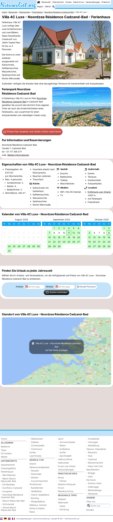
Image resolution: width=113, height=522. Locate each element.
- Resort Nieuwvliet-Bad (13, 501)
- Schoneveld (7, 504)
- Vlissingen (92, 442)
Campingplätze (8, 468)
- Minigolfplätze (37, 501)
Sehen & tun (78, 2)
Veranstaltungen (93, 2)
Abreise (50, 286)
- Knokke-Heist (94, 483)
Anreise (20, 286)
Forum (61, 488)
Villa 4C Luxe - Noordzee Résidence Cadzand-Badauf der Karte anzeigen (58, 346)
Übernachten (58, 2)
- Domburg (63, 509)
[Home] (38, 2)
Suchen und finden (58, 292)
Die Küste (91, 480)
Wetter (48, 6)
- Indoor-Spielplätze (39, 494)
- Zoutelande (92, 438)
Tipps (3, 450)
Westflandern (92, 469)
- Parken (62, 481)
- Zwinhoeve (35, 449)
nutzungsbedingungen (24, 519)
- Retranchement (94, 462)
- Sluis (89, 456)
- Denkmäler (35, 474)
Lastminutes (35, 456)
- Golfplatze (64, 449)
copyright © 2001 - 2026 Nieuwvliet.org (65, 519)
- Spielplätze (35, 491)
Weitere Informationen (18, 155)
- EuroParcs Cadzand (11, 488)
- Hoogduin (6, 491)
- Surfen (62, 452)
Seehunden (63, 462)
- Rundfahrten (36, 488)
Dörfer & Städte (37, 508)
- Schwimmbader (66, 442)
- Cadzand (91, 459)
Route (61, 477)
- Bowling (34, 498)
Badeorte (5, 446)
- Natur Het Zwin (94, 466)
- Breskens (91, 452)
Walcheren (63, 502)
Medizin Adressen (67, 484)
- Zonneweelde (36, 445)
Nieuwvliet (46, 2)
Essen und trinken (66, 466)
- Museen (34, 470)
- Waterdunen (36, 438)
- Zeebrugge (92, 487)
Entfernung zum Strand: (99, 192)
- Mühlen (33, 477)
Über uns (90, 501)
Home (4, 438)
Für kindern (6, 453)
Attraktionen (35, 484)
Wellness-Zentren (38, 505)
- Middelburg (92, 445)
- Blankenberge (93, 490)
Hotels (32, 452)
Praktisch (106, 2)
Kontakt (90, 510)
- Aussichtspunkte (38, 481)
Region (40, 6)
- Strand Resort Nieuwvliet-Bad (8, 508)
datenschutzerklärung (41, 519)
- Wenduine (92, 493)
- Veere (61, 506)
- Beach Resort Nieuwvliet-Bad (8, 479)
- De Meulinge (8, 484)
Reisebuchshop (65, 491)
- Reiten (62, 445)
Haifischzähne (65, 459)
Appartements (8, 464)
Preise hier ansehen (34, 131)
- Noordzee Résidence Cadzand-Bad (12, 495)
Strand (69, 2)
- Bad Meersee (8, 475)
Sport (60, 438)
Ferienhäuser (7, 471)
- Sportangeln (65, 456)
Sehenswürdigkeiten (39, 467)
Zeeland (62, 499)
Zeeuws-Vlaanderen (96, 449)
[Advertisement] (56, 260)
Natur (32, 512)
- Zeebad (34, 442)
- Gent (89, 476)
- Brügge (90, 473)
